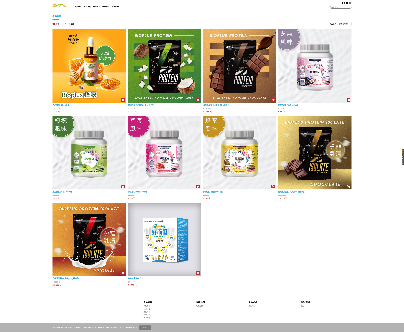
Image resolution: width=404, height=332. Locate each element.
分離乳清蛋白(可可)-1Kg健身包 (291, 192)
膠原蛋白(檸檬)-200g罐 (62, 192)
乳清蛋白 (147, 309)
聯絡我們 (106, 6)
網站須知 (115, 6)
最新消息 (96, 6)
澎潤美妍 (147, 317)
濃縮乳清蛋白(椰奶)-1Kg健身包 (141, 105)
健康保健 (147, 315)
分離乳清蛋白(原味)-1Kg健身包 (65, 278)
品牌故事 (199, 306)
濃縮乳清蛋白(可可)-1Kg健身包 (216, 105)
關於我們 (87, 6)
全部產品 (147, 306)
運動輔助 (147, 312)
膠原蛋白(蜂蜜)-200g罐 (213, 192)
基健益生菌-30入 (135, 278)
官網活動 (252, 306)
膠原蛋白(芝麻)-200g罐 (288, 105)
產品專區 (78, 6)
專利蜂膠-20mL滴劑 (60, 105)
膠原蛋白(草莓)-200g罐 (137, 192)
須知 (302, 306)
